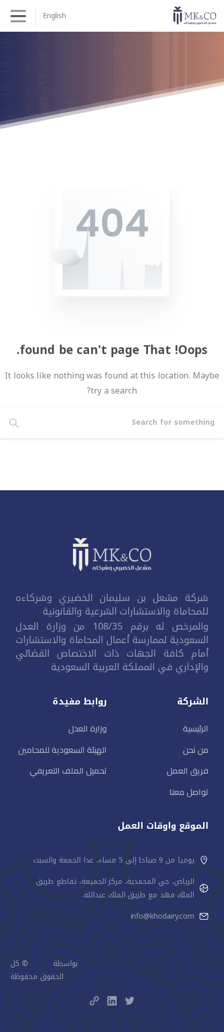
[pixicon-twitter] (130, 1000)
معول (41, 964)
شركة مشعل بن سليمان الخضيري (140, 964)
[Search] (14, 422)
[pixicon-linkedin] (112, 1000)
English (54, 16)
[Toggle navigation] (18, 16)
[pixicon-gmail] (94, 1000)
